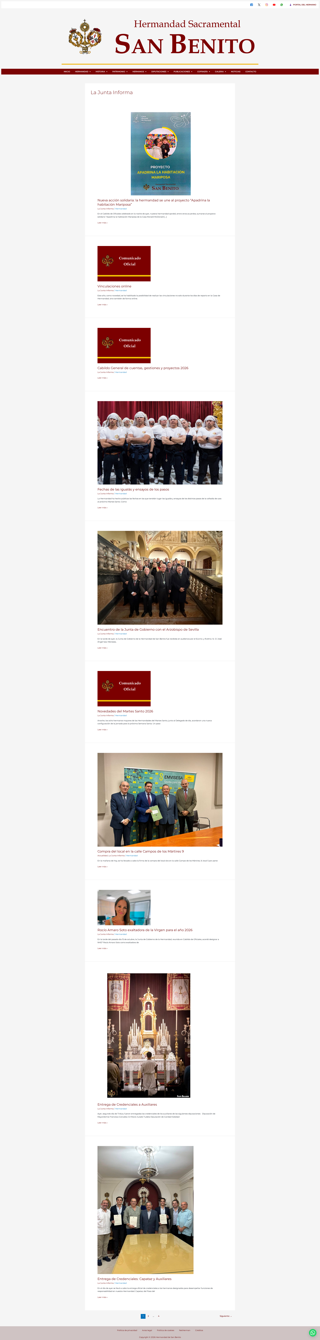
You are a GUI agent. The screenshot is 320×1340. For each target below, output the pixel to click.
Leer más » (103, 222)
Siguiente (226, 1316)
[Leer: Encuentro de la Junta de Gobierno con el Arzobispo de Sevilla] (160, 577)
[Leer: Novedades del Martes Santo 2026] (124, 688)
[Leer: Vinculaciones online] (124, 263)
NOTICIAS (235, 71)
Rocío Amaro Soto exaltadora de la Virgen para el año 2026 (145, 930)
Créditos (199, 1330)
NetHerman (184, 1330)
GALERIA (219, 71)
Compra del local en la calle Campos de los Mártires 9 (141, 851)
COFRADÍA (202, 71)
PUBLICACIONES (182, 71)
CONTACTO (250, 71)
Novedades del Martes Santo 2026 (125, 711)
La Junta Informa (106, 209)
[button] (312, 1332)
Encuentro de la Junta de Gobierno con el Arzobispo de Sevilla (148, 630)
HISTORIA (100, 71)
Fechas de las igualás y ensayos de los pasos (133, 489)
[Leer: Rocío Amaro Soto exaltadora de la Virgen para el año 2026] (124, 907)
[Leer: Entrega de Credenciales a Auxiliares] (149, 1035)
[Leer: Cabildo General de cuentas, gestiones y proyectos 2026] (124, 345)
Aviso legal (147, 1330)
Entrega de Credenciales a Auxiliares (127, 1104)
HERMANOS (138, 71)
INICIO (67, 71)
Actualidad (103, 855)
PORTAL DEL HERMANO (304, 5)
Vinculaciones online (114, 286)
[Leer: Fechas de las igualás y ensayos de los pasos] (160, 443)
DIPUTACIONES (158, 71)
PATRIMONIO (118, 71)
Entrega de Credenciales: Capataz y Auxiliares (135, 1279)
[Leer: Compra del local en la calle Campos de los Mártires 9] (160, 799)
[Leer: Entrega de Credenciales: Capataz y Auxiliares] (146, 1210)
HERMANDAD (81, 71)
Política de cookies (165, 1330)
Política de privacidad (127, 1330)
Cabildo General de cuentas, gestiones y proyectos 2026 (143, 368)
